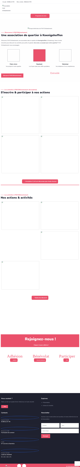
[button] (2, 28)
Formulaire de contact (7, 432)
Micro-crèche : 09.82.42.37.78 (24, 2)
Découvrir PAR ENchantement (12, 75)
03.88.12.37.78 (5, 422)
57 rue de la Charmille (8, 443)
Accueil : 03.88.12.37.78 (8, 2)
